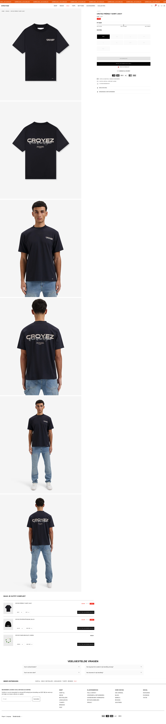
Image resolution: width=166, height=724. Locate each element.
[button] (151, 5)
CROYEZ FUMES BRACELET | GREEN (24, 635)
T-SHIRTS (64, 681)
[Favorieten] (162, 5)
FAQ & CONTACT (91, 692)
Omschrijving (103, 87)
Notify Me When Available (123, 63)
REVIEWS (117, 700)
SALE (75, 681)
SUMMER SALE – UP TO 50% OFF (22, 1)
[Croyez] (5, 5)
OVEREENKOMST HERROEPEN (95, 697)
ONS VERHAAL (119, 692)
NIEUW (43, 681)
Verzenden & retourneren (107, 91)
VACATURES (118, 702)
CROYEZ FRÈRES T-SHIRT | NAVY (23, 603)
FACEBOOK (146, 695)
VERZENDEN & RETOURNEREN (95, 695)
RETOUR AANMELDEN (93, 700)
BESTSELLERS (49, 681)
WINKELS (117, 697)
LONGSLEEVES (57, 681)
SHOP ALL (37, 681)
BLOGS (117, 695)
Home (3, 11)
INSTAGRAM (146, 692)
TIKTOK (145, 697)
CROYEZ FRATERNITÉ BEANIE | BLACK (24, 619)
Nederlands (16, 716)
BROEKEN (70, 681)
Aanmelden (36, 699)
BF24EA (7, 11)
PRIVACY (89, 702)
